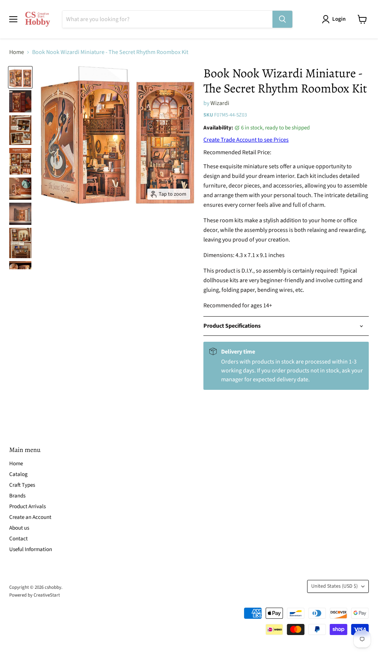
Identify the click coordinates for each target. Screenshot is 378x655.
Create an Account (30, 517)
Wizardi (219, 103)
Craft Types (22, 485)
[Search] (282, 19)
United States (334, 586)
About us (19, 528)
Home (16, 52)
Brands (17, 496)
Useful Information (30, 549)
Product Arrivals (27, 506)
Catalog (18, 474)
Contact (18, 539)
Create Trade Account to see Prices (246, 140)
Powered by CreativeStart (34, 595)
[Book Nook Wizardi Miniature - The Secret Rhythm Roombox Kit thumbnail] (20, 77)
